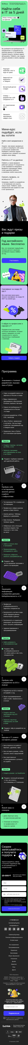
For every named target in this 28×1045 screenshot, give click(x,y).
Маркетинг (14, 964)
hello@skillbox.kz (14, 925)
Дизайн (14, 961)
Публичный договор (14, 934)
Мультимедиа (14, 953)
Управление (14, 950)
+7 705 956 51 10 (14, 920)
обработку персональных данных (14, 1018)
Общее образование (13, 955)
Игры (13, 967)
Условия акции (14, 940)
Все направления (14, 944)
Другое (14, 969)
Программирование (14, 947)
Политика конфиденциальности (14, 937)
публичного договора (18, 904)
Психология (14, 958)
